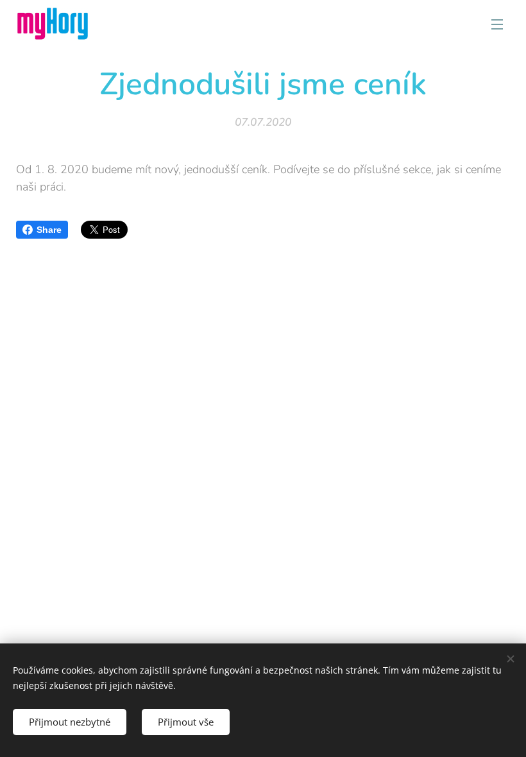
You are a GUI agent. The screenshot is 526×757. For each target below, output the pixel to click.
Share (49, 230)
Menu (497, 24)
